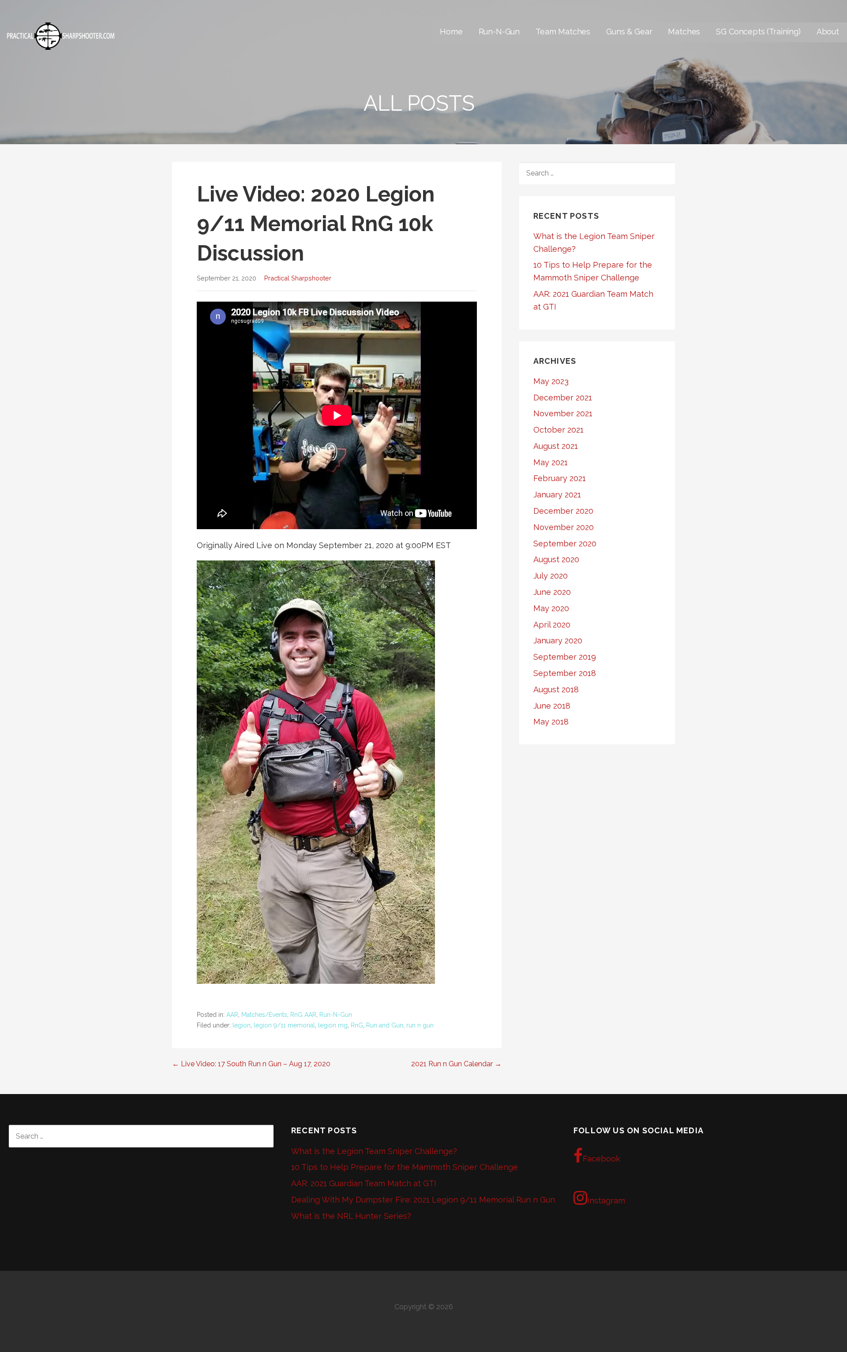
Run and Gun (384, 1025)
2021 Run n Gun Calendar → (456, 1064)
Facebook (601, 1158)
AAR (232, 1014)
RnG (357, 1025)
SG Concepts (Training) (758, 31)
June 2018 (551, 705)
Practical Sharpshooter (297, 278)
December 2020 (563, 510)
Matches (684, 31)
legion (241, 1025)
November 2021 (562, 413)
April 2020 (551, 624)
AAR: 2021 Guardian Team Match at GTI (363, 1183)
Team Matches (563, 31)
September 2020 (564, 543)
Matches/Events (264, 1014)
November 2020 (563, 527)
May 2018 (551, 721)
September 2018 (564, 673)
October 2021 (558, 429)
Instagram (606, 1200)
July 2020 (550, 575)
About (828, 31)
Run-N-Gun (499, 31)
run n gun (420, 1025)
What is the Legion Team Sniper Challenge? (374, 1151)
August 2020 (556, 559)
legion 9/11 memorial (284, 1025)
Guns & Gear (629, 31)
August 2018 (556, 689)
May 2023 (551, 381)
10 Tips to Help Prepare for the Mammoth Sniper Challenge (404, 1167)
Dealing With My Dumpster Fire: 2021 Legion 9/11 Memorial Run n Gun (423, 1199)
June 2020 (552, 592)
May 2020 (551, 608)
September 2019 (564, 656)
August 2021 (555, 446)
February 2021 (559, 478)
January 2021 (557, 494)
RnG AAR (303, 1014)
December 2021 (562, 397)
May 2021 (550, 462)
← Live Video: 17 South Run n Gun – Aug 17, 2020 (251, 1064)
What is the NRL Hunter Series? (351, 1216)
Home (451, 31)
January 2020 (557, 640)
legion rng (333, 1025)
